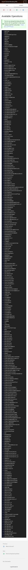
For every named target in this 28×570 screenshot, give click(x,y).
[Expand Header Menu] (25, 2)
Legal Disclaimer (14, 566)
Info (7, 5)
